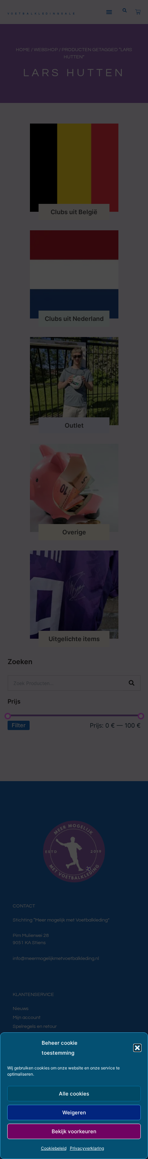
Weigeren (74, 1112)
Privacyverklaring (87, 1148)
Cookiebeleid (53, 1148)
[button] (137, 1047)
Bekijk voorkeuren (74, 1131)
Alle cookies (74, 1093)
